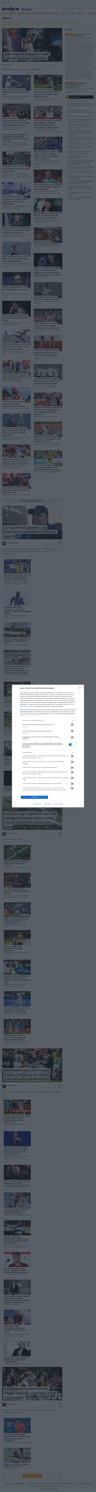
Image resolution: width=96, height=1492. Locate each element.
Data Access (48, 804)
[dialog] (48, 746)
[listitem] (48, 720)
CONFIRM (34, 797)
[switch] (71, 724)
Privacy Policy (59, 804)
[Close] (80, 688)
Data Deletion (37, 804)
